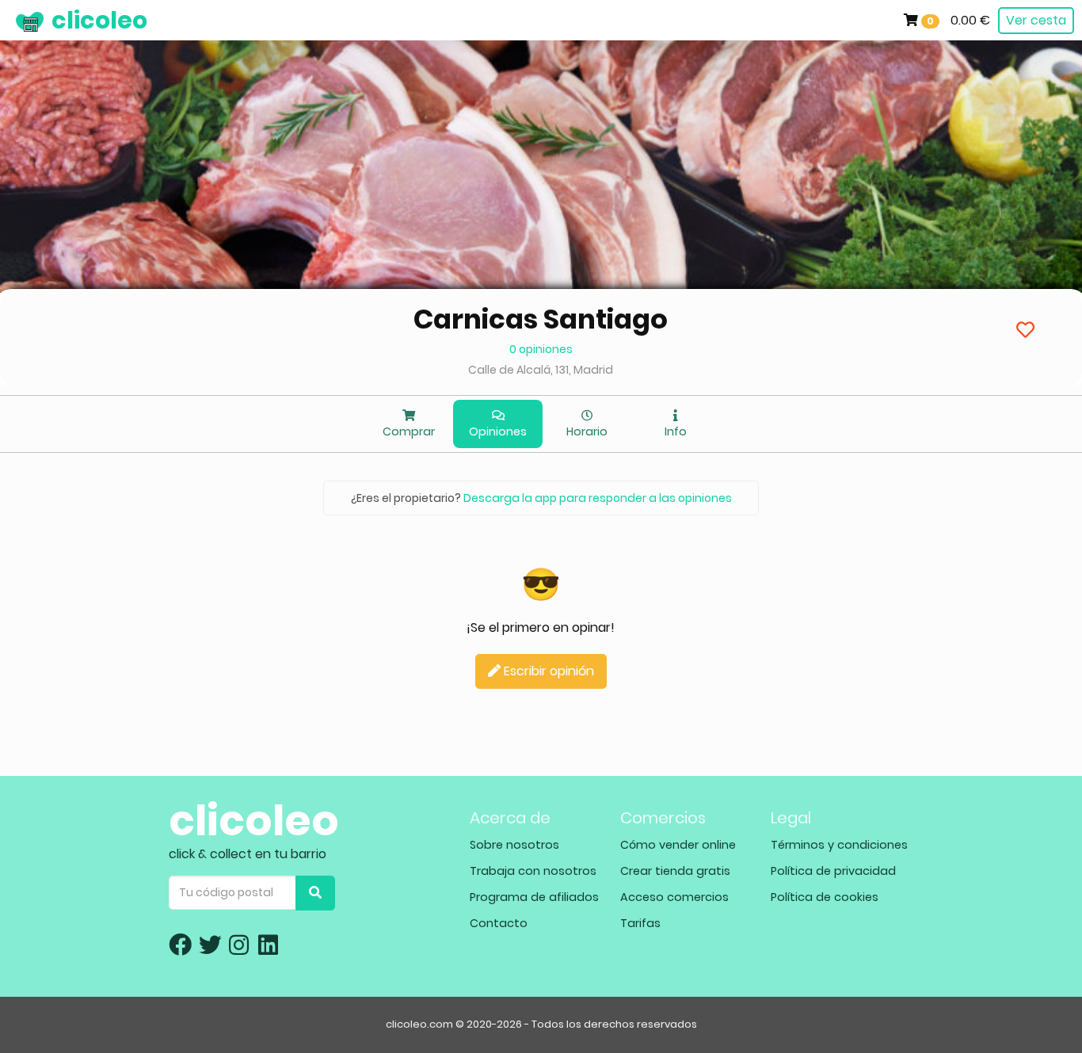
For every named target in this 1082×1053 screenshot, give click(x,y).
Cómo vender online (678, 845)
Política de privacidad (833, 871)
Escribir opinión (547, 671)
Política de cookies (824, 897)
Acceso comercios (674, 897)
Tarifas (640, 923)
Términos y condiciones (839, 845)
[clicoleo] (12, 20)
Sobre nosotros (514, 845)
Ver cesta (1036, 20)
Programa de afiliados (534, 897)
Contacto (499, 923)
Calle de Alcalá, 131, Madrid (540, 370)
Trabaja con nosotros (533, 871)
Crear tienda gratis (675, 871)
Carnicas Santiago (540, 319)
